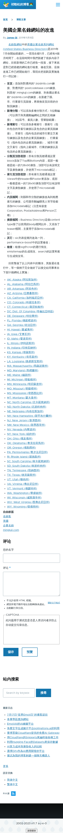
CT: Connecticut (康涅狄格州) (25, 307)
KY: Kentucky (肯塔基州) (22, 357)
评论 (5, 568)
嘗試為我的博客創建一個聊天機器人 (28, 755)
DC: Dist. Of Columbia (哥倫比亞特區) (30, 311)
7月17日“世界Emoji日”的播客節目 (27, 714)
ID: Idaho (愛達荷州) (19, 338)
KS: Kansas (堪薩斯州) (21, 352)
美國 (5, 521)
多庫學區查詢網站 (18, 719)
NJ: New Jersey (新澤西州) (24, 420)
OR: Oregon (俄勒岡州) (21, 447)
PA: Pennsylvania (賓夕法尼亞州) (27, 452)
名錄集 (7, 516)
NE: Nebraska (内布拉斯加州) (25, 411)
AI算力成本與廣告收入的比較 (24, 746)
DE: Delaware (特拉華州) (22, 316)
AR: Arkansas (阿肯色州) (22, 288)
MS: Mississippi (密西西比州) (25, 393)
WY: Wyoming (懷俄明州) (23, 506)
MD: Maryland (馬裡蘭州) (22, 370)
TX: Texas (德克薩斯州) (21, 475)
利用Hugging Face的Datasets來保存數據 (32, 742)
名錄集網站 (15, 44)
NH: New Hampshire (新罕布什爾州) (29, 416)
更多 (5, 766)
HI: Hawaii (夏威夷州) (20, 329)
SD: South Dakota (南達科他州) (26, 466)
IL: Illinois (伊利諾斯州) (21, 343)
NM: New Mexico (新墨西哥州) (26, 425)
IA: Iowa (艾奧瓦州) (19, 334)
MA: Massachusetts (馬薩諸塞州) (27, 366)
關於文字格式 (54, 603)
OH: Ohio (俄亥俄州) (19, 438)
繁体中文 (12, 784)
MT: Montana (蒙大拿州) (22, 397)
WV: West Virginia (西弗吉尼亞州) (28, 502)
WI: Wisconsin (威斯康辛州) (24, 497)
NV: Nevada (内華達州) (21, 429)
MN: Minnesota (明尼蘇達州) (25, 384)
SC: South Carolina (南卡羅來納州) (28, 461)
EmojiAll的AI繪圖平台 (20, 724)
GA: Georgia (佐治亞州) (21, 325)
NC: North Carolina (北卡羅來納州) (28, 402)
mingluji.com (11, 530)
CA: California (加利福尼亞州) (25, 298)
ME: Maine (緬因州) (19, 375)
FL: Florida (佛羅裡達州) (22, 320)
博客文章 (21, 19)
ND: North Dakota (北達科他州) (26, 406)
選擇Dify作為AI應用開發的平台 (26, 751)
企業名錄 (8, 525)
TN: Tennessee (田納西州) (23, 470)
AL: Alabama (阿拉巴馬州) (23, 284)
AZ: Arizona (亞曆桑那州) (22, 293)
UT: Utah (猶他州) (18, 479)
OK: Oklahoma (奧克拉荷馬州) (26, 443)
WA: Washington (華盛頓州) (24, 493)
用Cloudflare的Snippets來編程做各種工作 (32, 737)
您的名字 (8, 549)
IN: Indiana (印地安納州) (22, 347)
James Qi (12, 38)
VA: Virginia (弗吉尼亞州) (22, 484)
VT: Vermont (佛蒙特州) (22, 488)
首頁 (5, 19)
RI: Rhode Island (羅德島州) (24, 456)
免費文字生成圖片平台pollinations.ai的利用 (33, 728)
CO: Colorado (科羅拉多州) (24, 302)
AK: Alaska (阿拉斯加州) (22, 279)
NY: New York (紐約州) (21, 434)
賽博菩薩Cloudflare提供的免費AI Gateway (33, 733)
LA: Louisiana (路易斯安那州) (25, 361)
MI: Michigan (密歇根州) (22, 379)
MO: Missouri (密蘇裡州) (22, 388)
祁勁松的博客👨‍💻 (22, 4)
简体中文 (12, 780)
